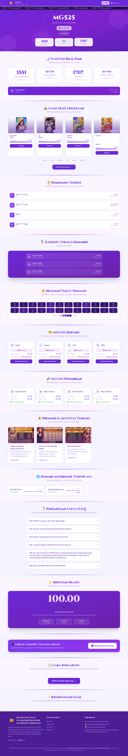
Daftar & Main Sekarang (62, 681)
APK (106, 3)
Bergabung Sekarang (104, 646)
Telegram (116, 3)
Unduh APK (65, 28)
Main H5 (65, 33)
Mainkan (21, 146)
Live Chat (49, 727)
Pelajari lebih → (15, 460)
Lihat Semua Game (63, 167)
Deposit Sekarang (21, 361)
